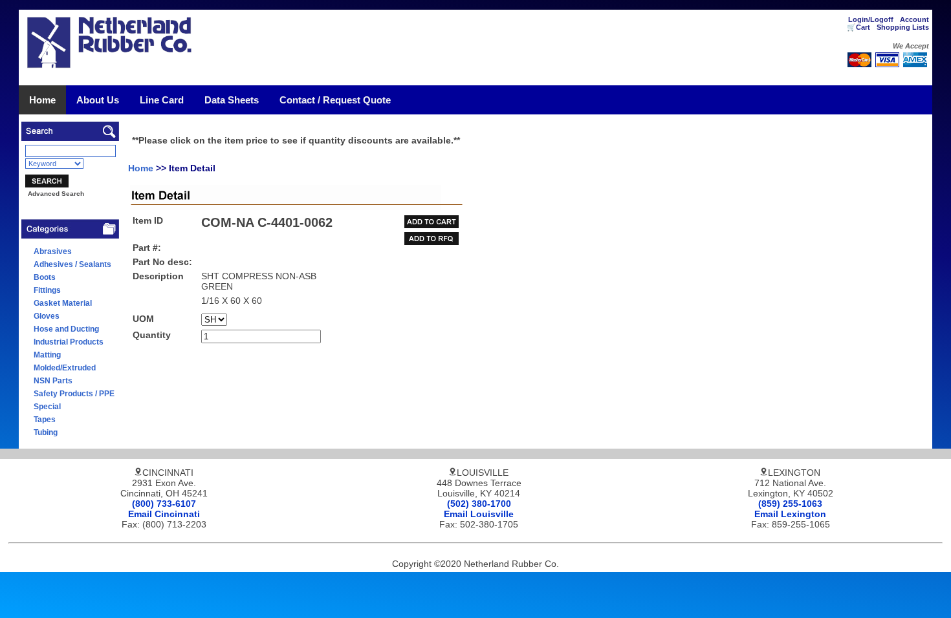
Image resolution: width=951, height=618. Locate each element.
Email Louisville (479, 514)
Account (914, 19)
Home (42, 99)
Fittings (47, 290)
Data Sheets (231, 99)
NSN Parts (53, 380)
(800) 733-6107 (164, 503)
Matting (47, 354)
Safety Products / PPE (74, 393)
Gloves (47, 316)
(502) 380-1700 (479, 503)
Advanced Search (56, 193)
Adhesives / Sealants (72, 264)
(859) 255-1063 (790, 503)
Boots (45, 277)
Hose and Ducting (66, 329)
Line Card (162, 99)
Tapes (45, 419)
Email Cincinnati (164, 514)
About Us (97, 99)
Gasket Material (63, 303)
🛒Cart (858, 27)
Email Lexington (790, 514)
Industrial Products (69, 341)
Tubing (46, 432)
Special (47, 406)
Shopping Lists (903, 27)
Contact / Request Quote (335, 99)
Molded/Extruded (65, 367)
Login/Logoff (870, 19)
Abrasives (53, 251)
